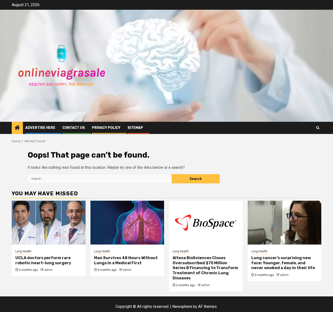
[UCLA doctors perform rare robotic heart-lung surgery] (49, 223)
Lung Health (23, 251)
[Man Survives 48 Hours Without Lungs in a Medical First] (127, 223)
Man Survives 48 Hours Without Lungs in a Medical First (126, 260)
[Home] (17, 128)
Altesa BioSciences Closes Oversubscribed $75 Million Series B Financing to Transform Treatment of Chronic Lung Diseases (205, 267)
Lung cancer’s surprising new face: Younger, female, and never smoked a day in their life (283, 262)
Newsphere (182, 306)
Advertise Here (40, 128)
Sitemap (135, 128)
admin (48, 270)
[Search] (318, 127)
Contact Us (73, 128)
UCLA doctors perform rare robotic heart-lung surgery (43, 260)
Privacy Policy (106, 128)
